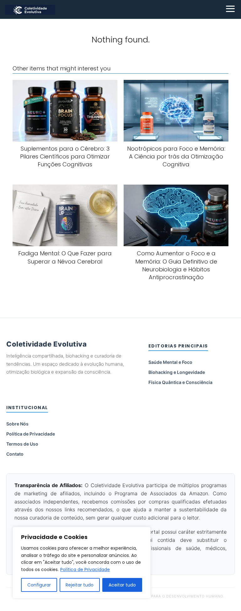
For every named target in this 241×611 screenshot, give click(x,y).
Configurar (39, 585)
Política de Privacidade (85, 569)
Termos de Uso (22, 444)
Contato (15, 454)
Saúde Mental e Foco (170, 362)
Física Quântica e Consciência (180, 382)
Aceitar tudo (122, 585)
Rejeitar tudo (80, 585)
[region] (82, 562)
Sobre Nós (17, 423)
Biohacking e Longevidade (176, 372)
